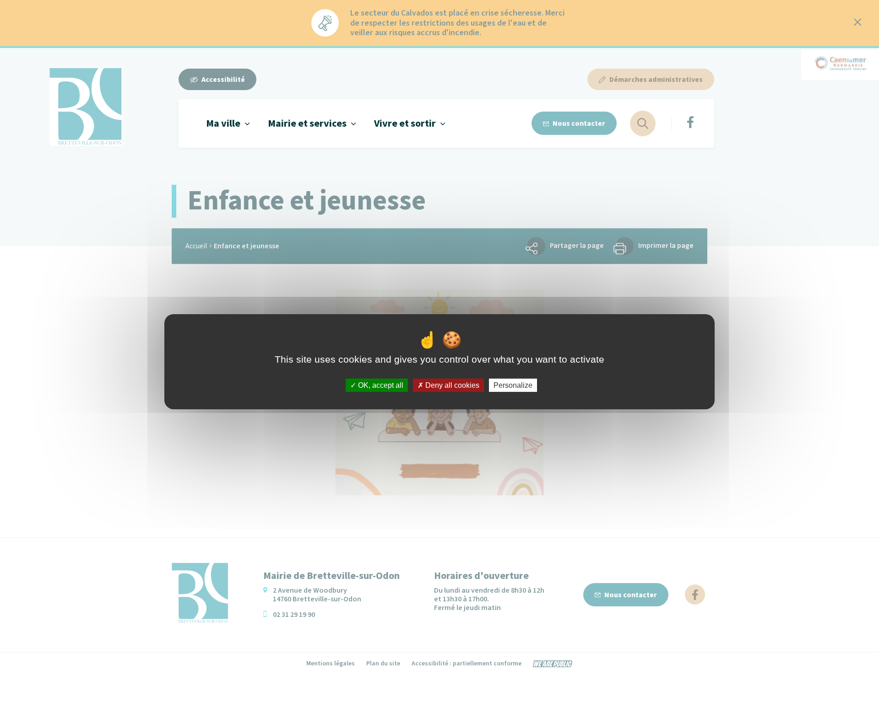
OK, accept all (379, 385)
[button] (228, 123)
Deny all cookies (451, 385)
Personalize (513, 385)
